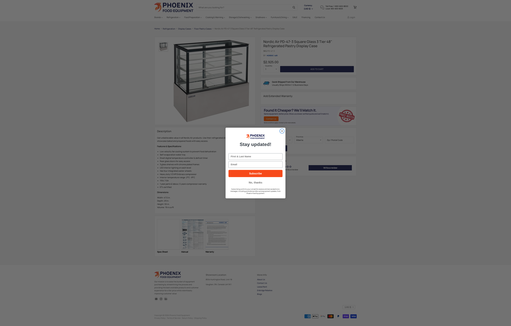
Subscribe (255, 173)
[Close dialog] (282, 131)
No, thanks (255, 182)
